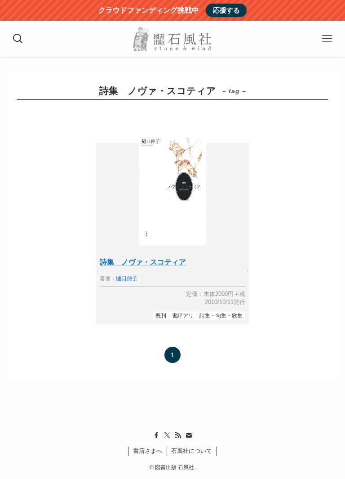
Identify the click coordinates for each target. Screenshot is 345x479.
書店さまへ (147, 451)
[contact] (189, 435)
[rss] (178, 435)
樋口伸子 (126, 279)
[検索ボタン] (18, 39)
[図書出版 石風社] (172, 39)
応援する (226, 10)
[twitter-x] (167, 435)
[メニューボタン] (327, 39)
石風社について (191, 451)
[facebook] (156, 435)
